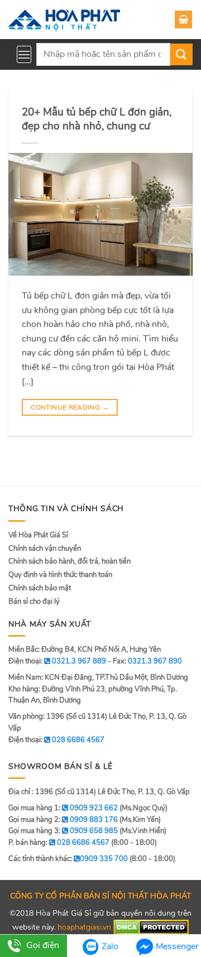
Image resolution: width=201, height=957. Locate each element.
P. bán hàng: (58, 843)
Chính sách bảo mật (39, 588)
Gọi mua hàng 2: (63, 820)
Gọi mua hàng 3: (63, 831)
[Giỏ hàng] (183, 19)
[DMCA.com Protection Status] (151, 926)
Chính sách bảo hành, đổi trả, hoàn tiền (69, 561)
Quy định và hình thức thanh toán (60, 575)
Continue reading (70, 407)
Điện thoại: (56, 740)
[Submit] (181, 54)
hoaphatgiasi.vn (84, 926)
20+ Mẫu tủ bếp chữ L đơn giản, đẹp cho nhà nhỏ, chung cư (96, 119)
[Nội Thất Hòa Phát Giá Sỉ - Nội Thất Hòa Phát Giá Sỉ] (64, 19)
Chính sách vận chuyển (44, 549)
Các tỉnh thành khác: (68, 859)
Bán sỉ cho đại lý (34, 602)
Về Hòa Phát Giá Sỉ (38, 535)
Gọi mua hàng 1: (63, 808)
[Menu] (24, 54)
